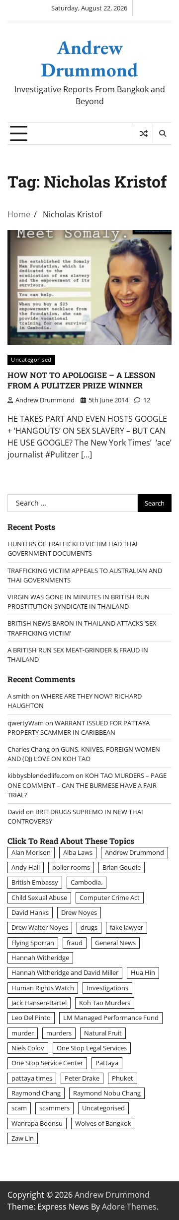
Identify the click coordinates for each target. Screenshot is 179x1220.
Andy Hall (25, 867)
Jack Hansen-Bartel (39, 1002)
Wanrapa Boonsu (37, 1123)
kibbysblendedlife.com (40, 775)
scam (19, 1107)
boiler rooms (71, 867)
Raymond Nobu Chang (107, 1093)
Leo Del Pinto (31, 1017)
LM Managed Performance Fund (111, 1017)
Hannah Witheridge (40, 957)
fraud (75, 942)
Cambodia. (86, 882)
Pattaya (106, 1062)
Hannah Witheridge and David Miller (64, 972)
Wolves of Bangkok (103, 1123)
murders (59, 1032)
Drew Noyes (79, 912)
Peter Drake (82, 1078)
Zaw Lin (22, 1138)
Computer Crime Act (110, 897)
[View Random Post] (143, 133)
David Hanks (30, 912)
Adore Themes (129, 1206)
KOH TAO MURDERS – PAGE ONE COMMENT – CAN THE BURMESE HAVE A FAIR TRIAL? (87, 785)
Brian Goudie (121, 867)
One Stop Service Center (47, 1062)
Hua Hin (143, 972)
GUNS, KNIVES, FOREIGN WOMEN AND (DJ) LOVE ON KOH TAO (83, 754)
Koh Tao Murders (104, 1002)
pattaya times (31, 1078)
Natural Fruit (103, 1032)
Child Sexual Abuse (39, 897)
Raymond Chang (36, 1093)
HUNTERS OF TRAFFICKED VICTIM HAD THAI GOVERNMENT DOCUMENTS (72, 548)
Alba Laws (77, 852)
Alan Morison (31, 852)
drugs (89, 927)
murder (22, 1032)
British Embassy (34, 882)
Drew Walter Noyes (39, 927)
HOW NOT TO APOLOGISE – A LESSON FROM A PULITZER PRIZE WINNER (81, 380)
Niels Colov (27, 1047)
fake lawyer (126, 927)
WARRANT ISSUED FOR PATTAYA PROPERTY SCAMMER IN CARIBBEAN (78, 727)
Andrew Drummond (89, 58)
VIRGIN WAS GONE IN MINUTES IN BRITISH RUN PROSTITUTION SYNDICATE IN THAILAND (78, 601)
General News (115, 942)
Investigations (107, 987)
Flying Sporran (32, 942)
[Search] (162, 133)
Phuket (122, 1078)
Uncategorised (31, 359)
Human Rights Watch (42, 987)
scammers (54, 1107)
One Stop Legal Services (92, 1047)
